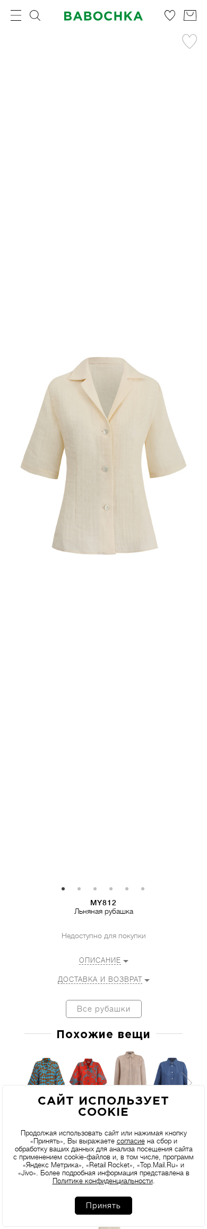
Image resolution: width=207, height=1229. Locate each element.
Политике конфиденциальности (103, 1181)
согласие (131, 1141)
